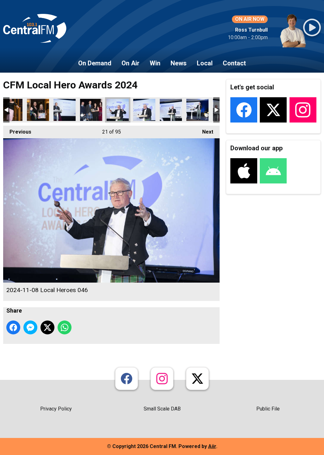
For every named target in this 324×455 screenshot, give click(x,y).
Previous (17, 132)
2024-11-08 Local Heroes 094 (11, 110)
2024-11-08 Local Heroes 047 (144, 110)
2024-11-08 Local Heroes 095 (38, 110)
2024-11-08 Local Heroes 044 (64, 110)
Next (204, 132)
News (179, 63)
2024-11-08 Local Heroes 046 (118, 110)
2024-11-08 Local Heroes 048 (171, 110)
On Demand (94, 63)
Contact (234, 63)
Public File (268, 409)
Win (155, 63)
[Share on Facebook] (13, 327)
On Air (131, 63)
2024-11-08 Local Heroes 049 (197, 110)
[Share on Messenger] (30, 327)
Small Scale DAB (162, 409)
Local (205, 63)
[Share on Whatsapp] (65, 327)
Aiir (212, 446)
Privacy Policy (56, 409)
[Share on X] (47, 327)
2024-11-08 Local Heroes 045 (91, 110)
